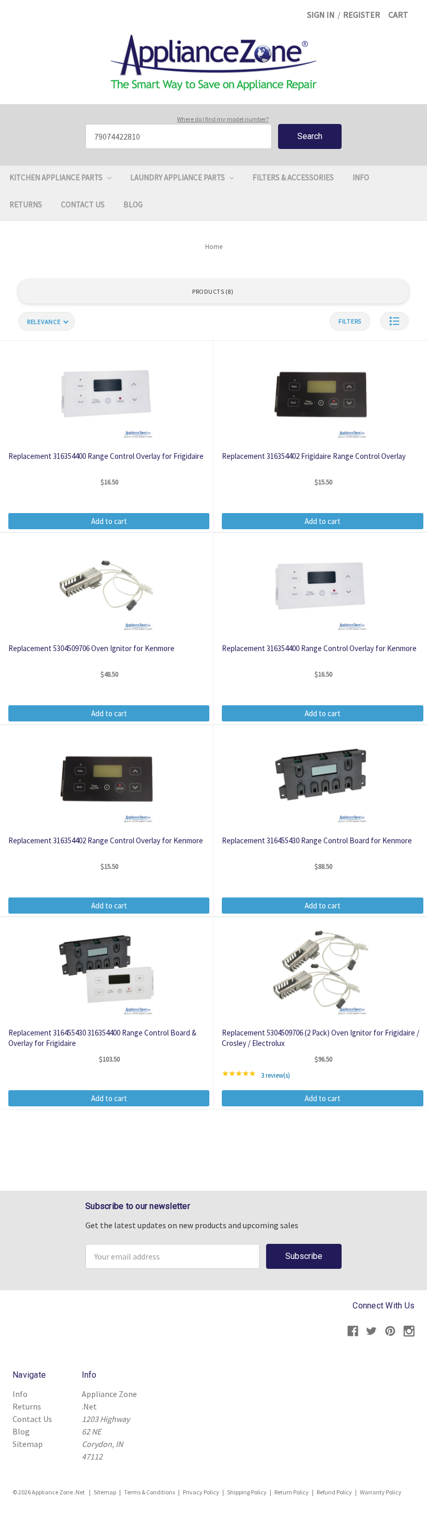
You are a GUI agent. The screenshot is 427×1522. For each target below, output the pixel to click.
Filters (349, 321)
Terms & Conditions (149, 1492)
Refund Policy (334, 1492)
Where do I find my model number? (223, 119)
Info (361, 177)
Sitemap (27, 1444)
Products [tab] (211, 291)
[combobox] (178, 136)
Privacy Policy (201, 1492)
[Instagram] (409, 1331)
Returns (25, 204)
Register (361, 14)
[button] (394, 321)
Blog (133, 204)
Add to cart (109, 521)
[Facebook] (352, 1331)
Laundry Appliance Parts (178, 177)
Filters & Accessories (293, 177)
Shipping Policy (247, 1492)
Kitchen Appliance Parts (56, 177)
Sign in (321, 14)
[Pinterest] (390, 1331)
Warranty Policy (380, 1492)
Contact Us (83, 204)
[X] (371, 1331)
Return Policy (291, 1492)
